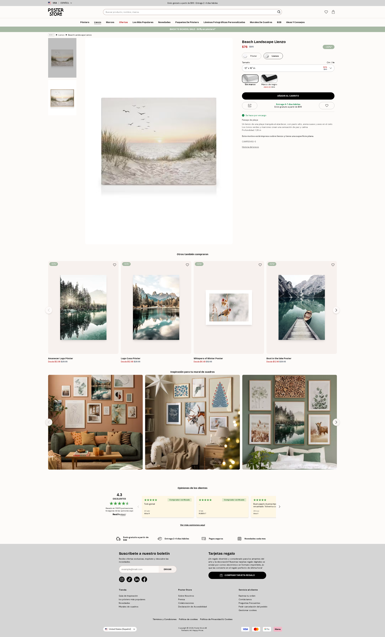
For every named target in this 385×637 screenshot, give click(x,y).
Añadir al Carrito (288, 96)
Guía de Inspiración (128, 595)
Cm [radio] (328, 62)
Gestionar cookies (248, 610)
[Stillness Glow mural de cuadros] (192, 422)
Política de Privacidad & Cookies (216, 619)
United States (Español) (120, 629)
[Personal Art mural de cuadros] (95, 422)
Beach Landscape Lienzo (80, 35)
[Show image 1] (62, 58)
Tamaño (246, 62)
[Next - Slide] (336, 81)
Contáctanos (245, 599)
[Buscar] (279, 12)
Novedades (124, 603)
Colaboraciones (186, 603)
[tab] (326, 12)
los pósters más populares (132, 599)
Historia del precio (250, 147)
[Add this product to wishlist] (326, 105)
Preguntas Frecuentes (249, 603)
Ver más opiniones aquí (192, 525)
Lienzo (61, 35)
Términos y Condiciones (165, 619)
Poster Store (199, 628)
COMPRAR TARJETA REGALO (240, 575)
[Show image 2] (62, 97)
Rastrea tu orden (247, 595)
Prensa (181, 599)
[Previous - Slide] (239, 81)
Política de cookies (188, 619)
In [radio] (333, 62)
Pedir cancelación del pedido (253, 606)
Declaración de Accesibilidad (192, 606)
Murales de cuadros (128, 606)
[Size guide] (249, 105)
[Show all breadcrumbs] (51, 34)
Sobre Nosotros (186, 595)
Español (65, 3)
